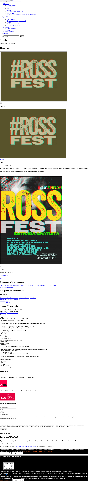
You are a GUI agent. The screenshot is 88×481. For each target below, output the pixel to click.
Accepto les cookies (6, 453)
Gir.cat (34, 446)
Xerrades (54, 285)
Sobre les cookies (8, 463)
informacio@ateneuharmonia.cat (9, 313)
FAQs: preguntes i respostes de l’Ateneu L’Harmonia (21, 14)
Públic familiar (47, 285)
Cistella (9, 22)
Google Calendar (4, 275)
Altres (1, 285)
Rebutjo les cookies (17, 453)
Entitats (9, 10)
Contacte (5, 33)
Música (2, 159)
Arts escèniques (8, 285)
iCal (1, 278)
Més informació (27, 451)
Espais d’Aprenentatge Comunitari (16, 21)
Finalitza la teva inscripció (14, 24)
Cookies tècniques (8, 465)
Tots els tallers (11, 19)
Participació (40, 285)
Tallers (5, 18)
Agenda (5, 16)
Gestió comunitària (8, 31)
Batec (8, 30)
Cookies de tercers (8, 468)
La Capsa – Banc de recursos (15, 11)
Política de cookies (27, 446)
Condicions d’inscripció (13, 25)
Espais (8, 8)
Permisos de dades (4, 414)
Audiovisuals (15, 285)
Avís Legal (18, 446)
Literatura (29, 285)
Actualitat (6, 27)
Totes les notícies (11, 28)
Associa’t (9, 7)
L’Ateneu (6, 4)
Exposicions (23, 285)
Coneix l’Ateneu (11, 5)
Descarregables (11, 13)
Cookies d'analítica (8, 467)
